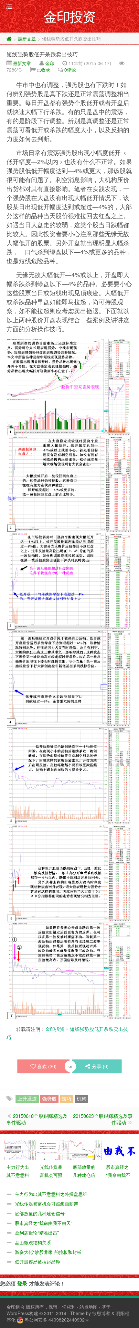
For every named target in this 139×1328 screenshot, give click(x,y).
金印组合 (15, 1307)
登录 (22, 1283)
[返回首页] (9, 38)
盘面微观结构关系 (33, 1242)
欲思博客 (101, 1313)
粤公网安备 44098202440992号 (57, 1319)
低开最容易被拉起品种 (37, 1261)
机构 (81, 1098)
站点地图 (89, 1307)
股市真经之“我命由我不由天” (43, 1223)
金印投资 (55, 1028)
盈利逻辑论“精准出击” (37, 1232)
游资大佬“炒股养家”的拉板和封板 (48, 1252)
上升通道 (27, 1098)
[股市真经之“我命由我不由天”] (119, 1149)
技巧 (66, 1098)
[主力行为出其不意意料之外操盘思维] (19, 1149)
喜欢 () (47, 1066)
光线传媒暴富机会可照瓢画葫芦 (46, 1203)
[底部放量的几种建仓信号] (86, 1149)
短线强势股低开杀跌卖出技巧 (42, 54)
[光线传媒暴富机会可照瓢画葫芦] (53, 1149)
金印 (49, 63)
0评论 (70, 69)
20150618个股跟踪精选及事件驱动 (37, 1119)
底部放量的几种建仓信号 (40, 1213)
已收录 (43, 69)
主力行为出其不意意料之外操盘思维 (51, 1194)
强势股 (49, 1098)
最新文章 (27, 38)
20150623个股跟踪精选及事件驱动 (103, 1119)
